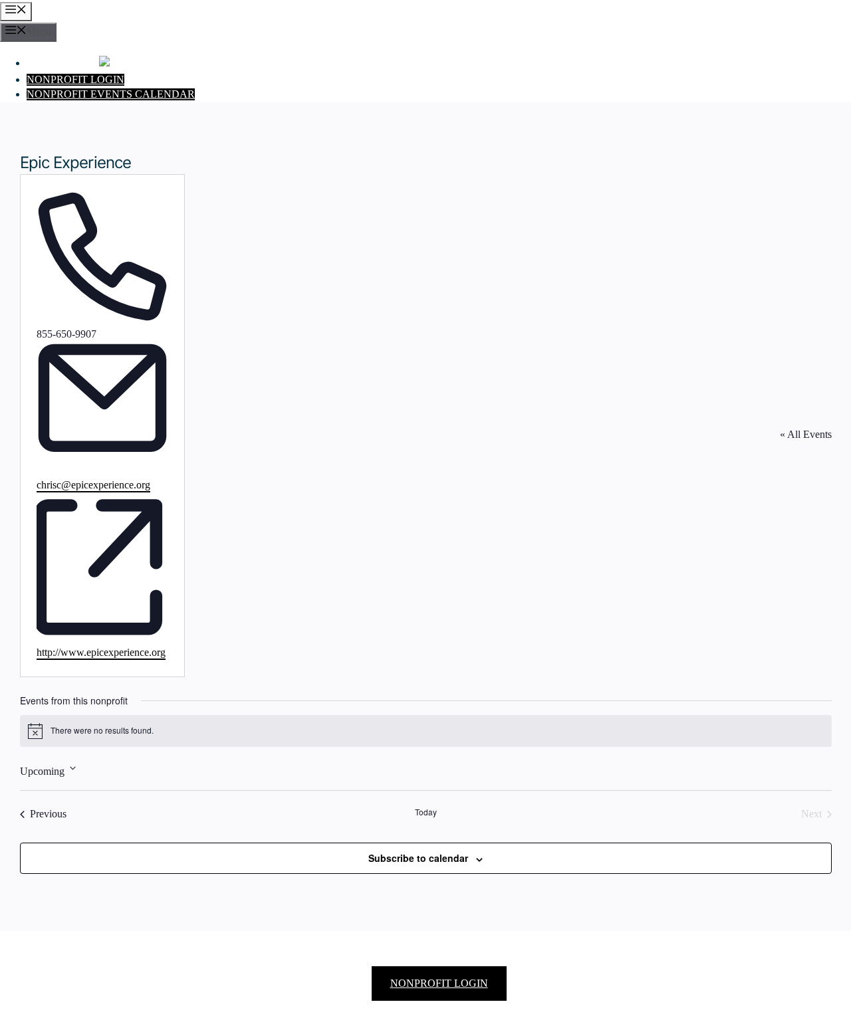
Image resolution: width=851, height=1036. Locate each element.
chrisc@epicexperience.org (93, 485)
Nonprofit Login (75, 80)
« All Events (806, 435)
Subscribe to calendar (418, 858)
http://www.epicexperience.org (101, 653)
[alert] (426, 731)
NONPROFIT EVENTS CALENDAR (111, 94)
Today (426, 812)
